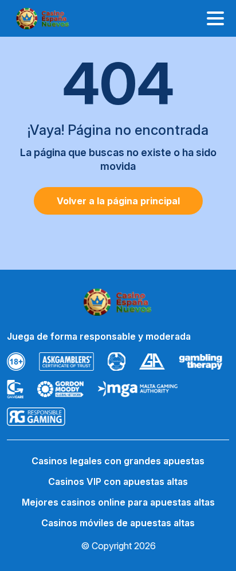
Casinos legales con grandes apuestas (118, 461)
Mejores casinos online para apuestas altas (118, 502)
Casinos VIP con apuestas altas (118, 481)
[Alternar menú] (215, 18)
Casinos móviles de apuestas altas (118, 523)
